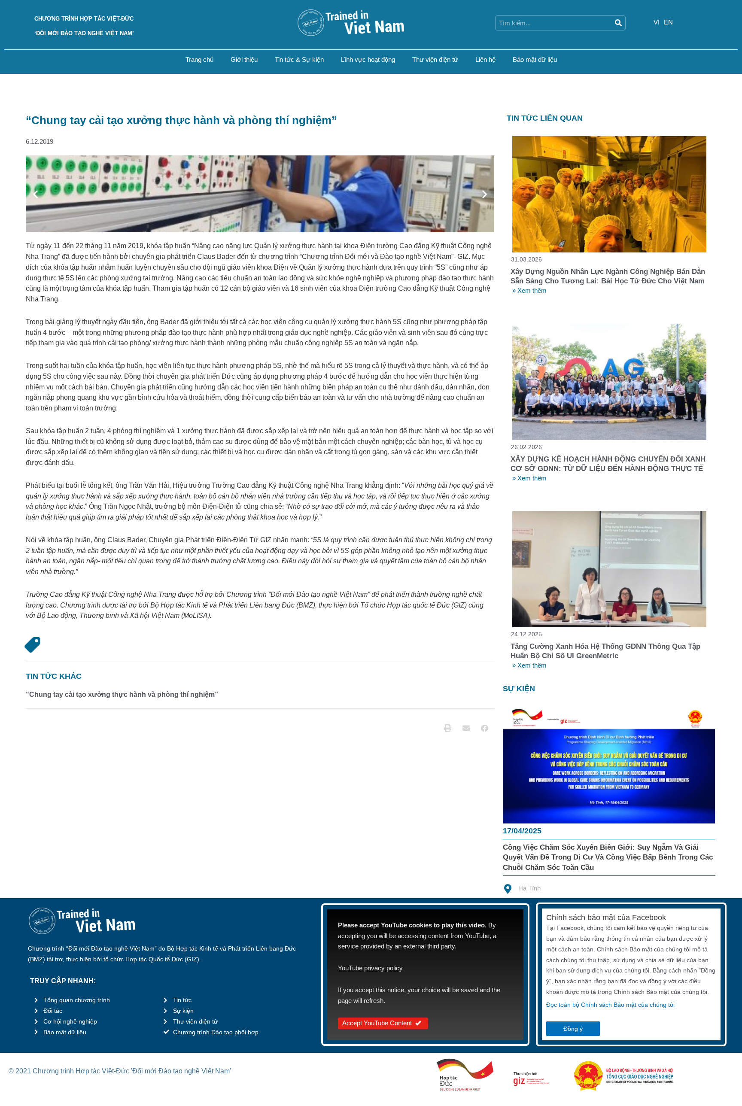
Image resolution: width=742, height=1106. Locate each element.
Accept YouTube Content (377, 1023)
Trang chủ (199, 59)
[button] (35, 193)
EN (668, 22)
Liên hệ (485, 59)
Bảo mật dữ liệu (535, 59)
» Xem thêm (529, 290)
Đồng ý (573, 1028)
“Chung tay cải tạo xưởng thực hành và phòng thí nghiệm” (122, 694)
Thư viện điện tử (435, 59)
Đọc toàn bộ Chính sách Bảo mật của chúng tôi (610, 1004)
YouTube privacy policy (370, 968)
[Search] (618, 23)
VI (657, 22)
